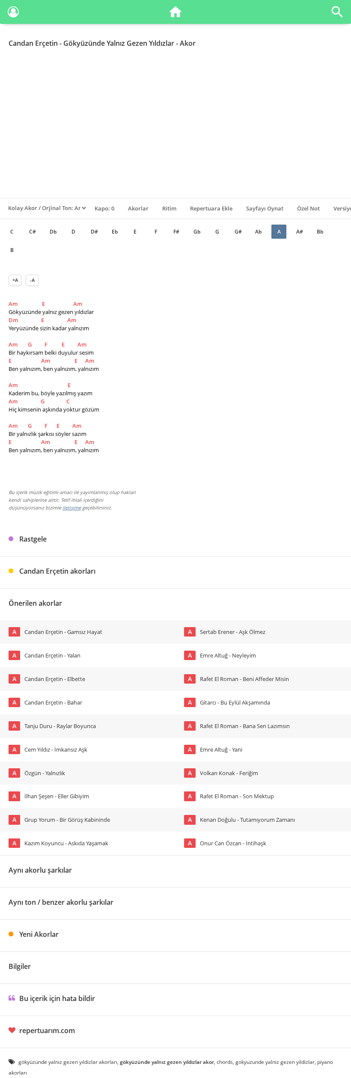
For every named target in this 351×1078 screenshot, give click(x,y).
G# (238, 231)
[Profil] (13, 13)
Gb (196, 231)
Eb (115, 231)
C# (32, 231)
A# (299, 231)
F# (176, 231)
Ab (258, 231)
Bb (320, 231)
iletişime (71, 507)
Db (53, 231)
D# (94, 231)
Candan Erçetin (33, 43)
